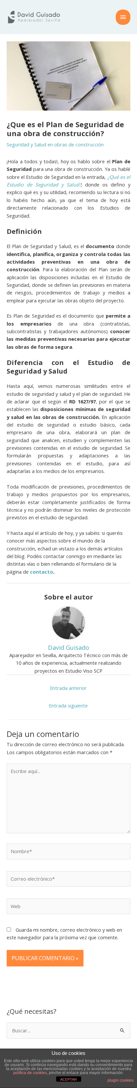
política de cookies (30, 1072)
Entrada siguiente (68, 705)
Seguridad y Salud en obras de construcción (55, 144)
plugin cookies (120, 1080)
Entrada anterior (68, 688)
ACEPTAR (68, 1079)
